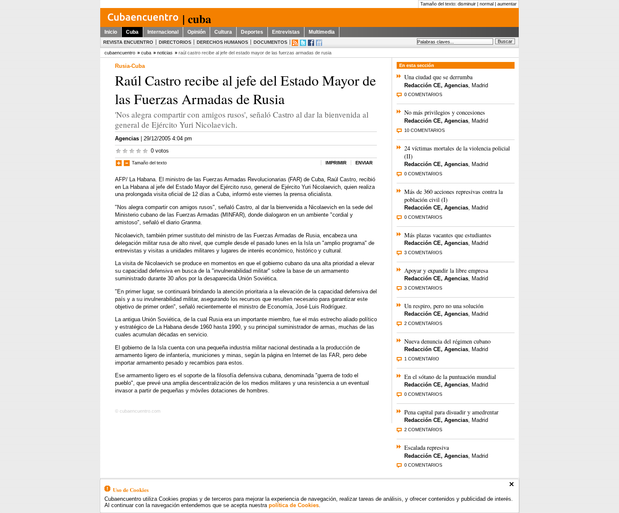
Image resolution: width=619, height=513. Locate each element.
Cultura (223, 32)
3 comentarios (423, 252)
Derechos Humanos (222, 42)
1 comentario (421, 358)
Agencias (127, 138)
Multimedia (322, 32)
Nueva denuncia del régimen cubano (447, 341)
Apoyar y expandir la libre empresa (446, 270)
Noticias (165, 52)
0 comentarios (423, 94)
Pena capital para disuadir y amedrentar (451, 412)
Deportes (252, 32)
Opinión (196, 32)
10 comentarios (424, 130)
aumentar (507, 3)
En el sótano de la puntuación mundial (450, 377)
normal (487, 3)
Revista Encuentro (128, 42)
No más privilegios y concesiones (444, 112)
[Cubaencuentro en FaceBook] (311, 43)
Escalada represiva (426, 447)
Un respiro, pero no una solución (443, 306)
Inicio (110, 32)
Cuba (132, 32)
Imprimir (336, 162)
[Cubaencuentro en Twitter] (303, 43)
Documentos (270, 42)
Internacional (163, 32)
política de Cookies (294, 505)
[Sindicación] (295, 43)
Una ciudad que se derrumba (438, 77)
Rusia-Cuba (130, 66)
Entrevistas (286, 32)
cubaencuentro (119, 52)
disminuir (467, 3)
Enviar (364, 162)
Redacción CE (422, 85)
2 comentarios (423, 323)
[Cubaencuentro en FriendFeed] (319, 43)
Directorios (175, 42)
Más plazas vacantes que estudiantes (447, 235)
